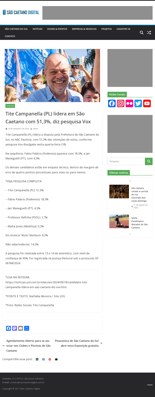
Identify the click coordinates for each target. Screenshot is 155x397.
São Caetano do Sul (16, 28)
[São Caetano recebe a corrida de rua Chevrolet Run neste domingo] (119, 191)
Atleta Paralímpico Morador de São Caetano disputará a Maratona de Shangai (139, 228)
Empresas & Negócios (84, 28)
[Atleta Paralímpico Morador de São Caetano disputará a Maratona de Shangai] (119, 221)
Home (150, 385)
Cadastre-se (123, 28)
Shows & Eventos (57, 28)
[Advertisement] (97, 13)
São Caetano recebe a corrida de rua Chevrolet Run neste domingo (139, 194)
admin (35, 128)
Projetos (106, 28)
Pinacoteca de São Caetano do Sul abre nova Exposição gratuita (77, 343)
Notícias (37, 28)
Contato (10, 36)
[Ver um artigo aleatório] (149, 32)
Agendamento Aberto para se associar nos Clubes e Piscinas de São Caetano (28, 345)
